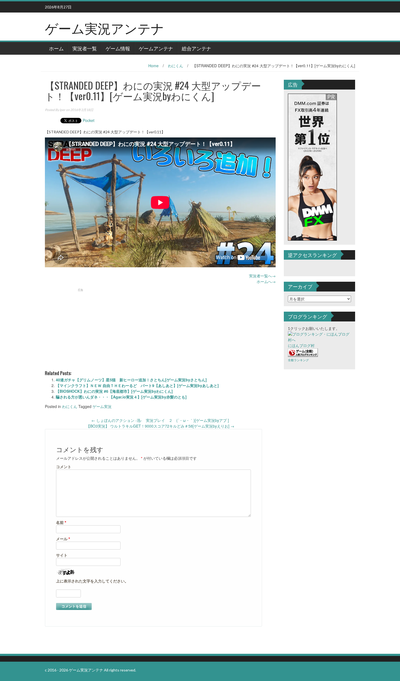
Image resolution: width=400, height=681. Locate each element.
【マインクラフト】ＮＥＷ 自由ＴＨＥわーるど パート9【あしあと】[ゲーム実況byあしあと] (137, 385)
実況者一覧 (84, 48)
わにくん (175, 65)
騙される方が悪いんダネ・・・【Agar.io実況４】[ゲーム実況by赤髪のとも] (121, 397)
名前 (61, 522)
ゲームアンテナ (156, 48)
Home (153, 65)
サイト (61, 555)
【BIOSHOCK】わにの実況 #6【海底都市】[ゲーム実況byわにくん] (114, 391)
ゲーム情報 (118, 48)
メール (63, 538)
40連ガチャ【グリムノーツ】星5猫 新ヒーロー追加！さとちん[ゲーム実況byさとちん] (131, 379)
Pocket (88, 120)
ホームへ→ (266, 281)
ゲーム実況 (102, 406)
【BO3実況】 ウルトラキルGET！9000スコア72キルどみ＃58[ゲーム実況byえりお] (160, 426)
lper (62, 110)
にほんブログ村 (301, 345)
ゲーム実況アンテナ (104, 27)
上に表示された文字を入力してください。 (92, 581)
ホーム (56, 48)
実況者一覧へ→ (262, 275)
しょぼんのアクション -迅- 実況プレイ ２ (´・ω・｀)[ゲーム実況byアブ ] (160, 420)
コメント (63, 466)
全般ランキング (298, 360)
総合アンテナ (196, 48)
